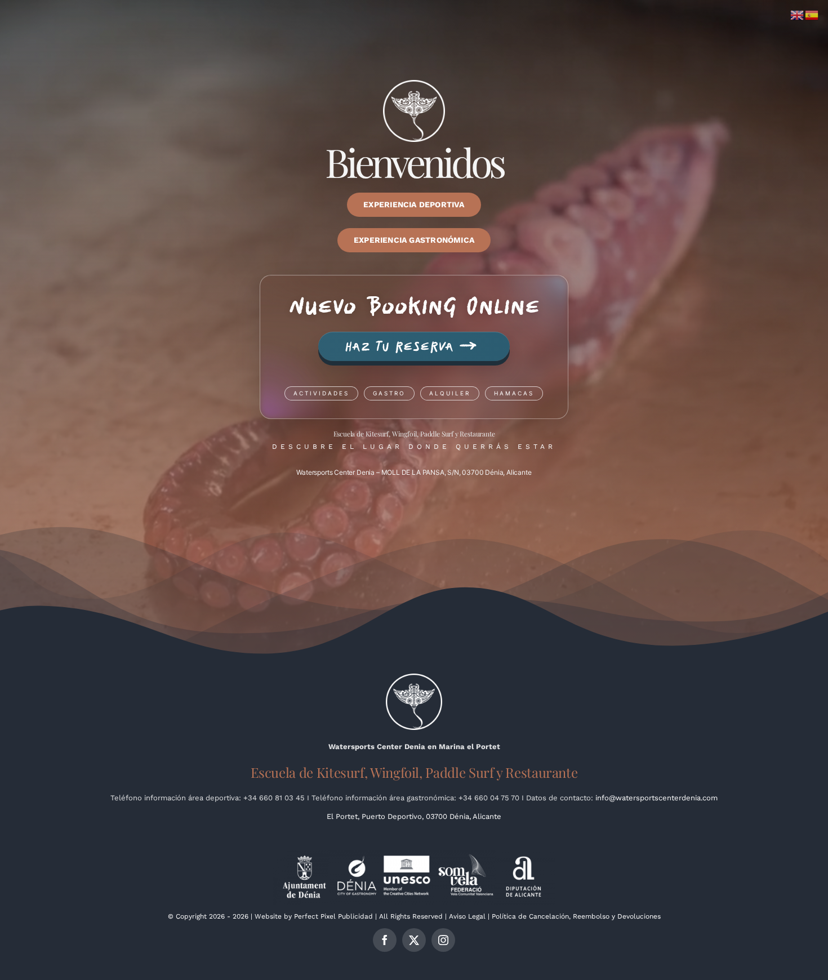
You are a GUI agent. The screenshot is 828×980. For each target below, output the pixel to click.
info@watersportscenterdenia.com (656, 798)
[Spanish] (812, 14)
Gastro (389, 393)
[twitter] (414, 940)
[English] (797, 14)
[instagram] (443, 940)
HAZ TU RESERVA (411, 346)
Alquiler (449, 393)
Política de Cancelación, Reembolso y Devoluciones (576, 916)
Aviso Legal (467, 916)
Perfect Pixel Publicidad (333, 916)
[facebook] (385, 940)
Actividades (321, 393)
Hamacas (514, 393)
